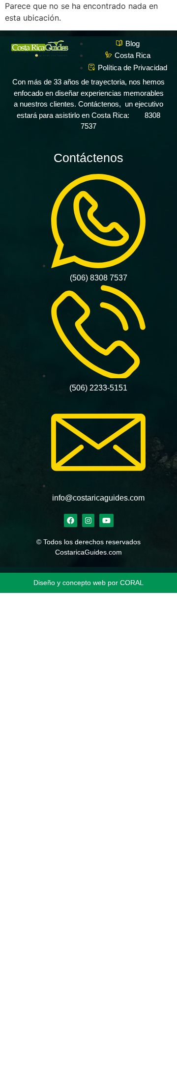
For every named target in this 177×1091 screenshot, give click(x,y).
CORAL (132, 583)
